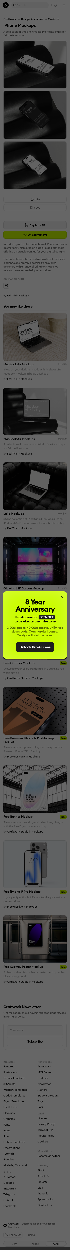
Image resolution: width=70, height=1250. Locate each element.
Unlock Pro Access (35, 647)
